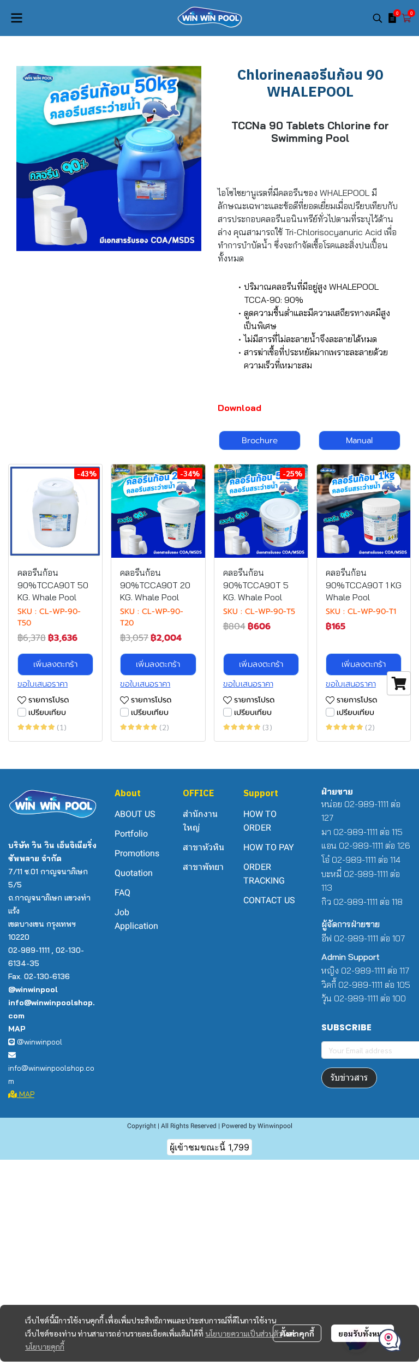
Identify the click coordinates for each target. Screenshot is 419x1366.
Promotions (137, 853)
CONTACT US (269, 900)
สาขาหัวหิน (203, 847)
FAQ (122, 892)
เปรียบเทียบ (47, 712)
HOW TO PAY (268, 847)
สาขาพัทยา (203, 867)
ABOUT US (135, 814)
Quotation (134, 873)
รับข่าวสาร (349, 1077)
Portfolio (131, 833)
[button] (377, 18)
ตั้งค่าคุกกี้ (297, 1333)
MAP (25, 1094)
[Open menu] (16, 18)
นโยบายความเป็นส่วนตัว (243, 1333)
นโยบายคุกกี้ (44, 1346)
